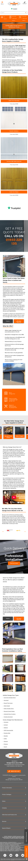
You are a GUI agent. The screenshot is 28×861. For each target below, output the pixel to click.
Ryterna (6, 744)
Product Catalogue (13, 359)
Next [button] (24, 530)
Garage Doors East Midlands (15, 848)
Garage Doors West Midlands (5, 848)
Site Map (16, 838)
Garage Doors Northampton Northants (6, 842)
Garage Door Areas (11, 850)
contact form (21, 316)
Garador (6, 736)
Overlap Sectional (8, 717)
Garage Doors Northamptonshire (5, 843)
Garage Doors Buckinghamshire (15, 848)
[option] (8, 432)
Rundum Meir (7, 733)
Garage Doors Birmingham (4, 844)
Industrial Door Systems (9, 714)
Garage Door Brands (3, 850)
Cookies (11, 838)
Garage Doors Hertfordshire (4, 848)
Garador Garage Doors (3, 842)
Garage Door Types (18, 849)
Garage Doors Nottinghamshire (20, 850)
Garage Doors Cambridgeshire (5, 846)
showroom (13, 60)
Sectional (6, 700)
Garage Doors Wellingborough (18, 842)
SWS (8, 57)
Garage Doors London (3, 849)
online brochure (11, 309)
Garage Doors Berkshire (4, 850)
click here (12, 859)
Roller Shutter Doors (9, 708)
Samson (6, 741)
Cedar (5, 738)
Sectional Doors (20, 436)
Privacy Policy (21, 838)
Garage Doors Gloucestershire (14, 850)
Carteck (13, 57)
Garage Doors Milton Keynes (16, 846)
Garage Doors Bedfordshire (14, 844)
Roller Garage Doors (11, 849)
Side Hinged (8, 436)
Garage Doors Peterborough (4, 847)
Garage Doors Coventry (23, 847)
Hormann (20, 55)
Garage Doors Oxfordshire (14, 845)
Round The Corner (8, 703)
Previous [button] (2, 530)
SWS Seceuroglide (8, 730)
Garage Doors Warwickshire (16, 843)
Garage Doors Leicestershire (4, 845)
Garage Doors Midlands (14, 847)
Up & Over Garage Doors (10, 697)
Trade (26, 837)
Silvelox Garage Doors (20, 845)
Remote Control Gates (9, 711)
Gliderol (6, 727)
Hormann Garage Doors (12, 842)
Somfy (5, 746)
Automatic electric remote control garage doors (8, 845)
